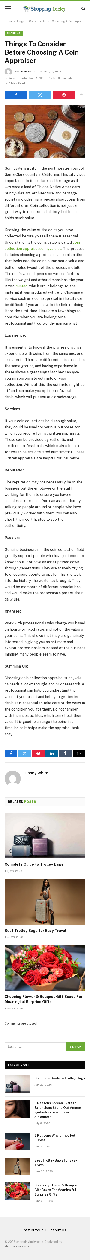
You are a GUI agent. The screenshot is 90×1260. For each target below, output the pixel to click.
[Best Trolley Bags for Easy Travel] (45, 902)
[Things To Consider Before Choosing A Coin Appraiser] (45, 131)
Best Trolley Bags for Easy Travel (35, 930)
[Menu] (8, 8)
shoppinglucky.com (18, 1246)
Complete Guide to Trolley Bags (34, 864)
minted (21, 286)
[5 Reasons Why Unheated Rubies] (17, 1141)
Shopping (13, 33)
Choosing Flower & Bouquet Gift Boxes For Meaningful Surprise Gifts (56, 1189)
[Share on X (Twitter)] (40, 95)
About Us (58, 1230)
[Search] (83, 8)
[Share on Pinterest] (64, 95)
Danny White (26, 71)
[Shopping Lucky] (45, 8)
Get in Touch (35, 1230)
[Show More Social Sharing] (81, 95)
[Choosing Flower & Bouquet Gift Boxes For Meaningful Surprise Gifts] (45, 968)
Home (9, 21)
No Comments (63, 78)
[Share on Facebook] (16, 95)
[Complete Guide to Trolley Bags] (45, 835)
